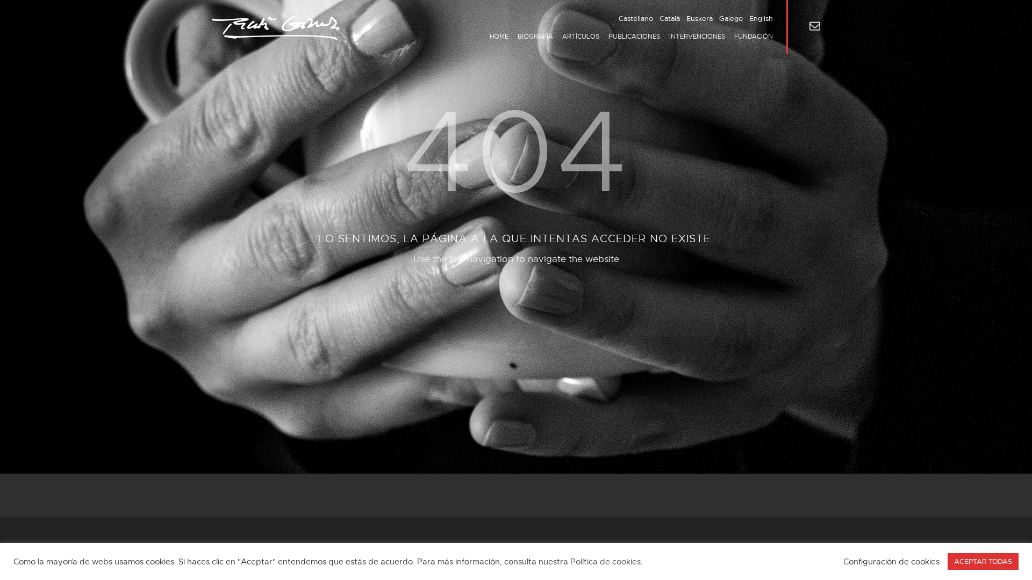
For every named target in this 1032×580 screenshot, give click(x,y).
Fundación (753, 36)
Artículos (580, 36)
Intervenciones (697, 36)
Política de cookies (605, 562)
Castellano (636, 18)
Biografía (535, 36)
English (761, 18)
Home (499, 36)
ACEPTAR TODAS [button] (983, 561)
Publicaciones (634, 36)
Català (670, 18)
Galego (731, 18)
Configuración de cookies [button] (891, 562)
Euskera (699, 18)
